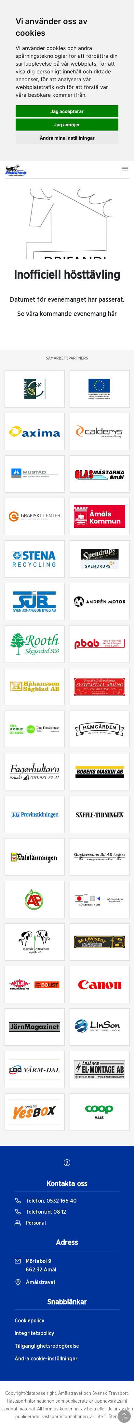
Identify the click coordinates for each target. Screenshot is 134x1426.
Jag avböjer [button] (67, 124)
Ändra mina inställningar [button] (67, 138)
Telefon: (50, 1201)
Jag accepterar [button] (67, 111)
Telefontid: (45, 1212)
